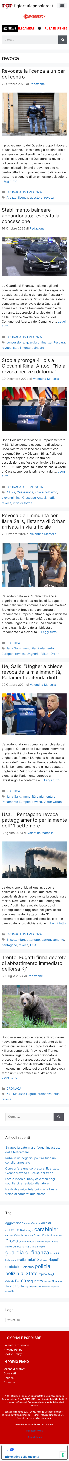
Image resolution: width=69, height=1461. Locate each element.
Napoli (53, 1259)
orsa (56, 1094)
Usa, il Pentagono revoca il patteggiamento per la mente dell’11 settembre (34, 820)
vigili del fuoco (33, 1286)
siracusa (47, 1281)
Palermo (27, 1267)
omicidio (13, 1266)
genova (17, 1246)
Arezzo (11, 197)
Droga (11, 1240)
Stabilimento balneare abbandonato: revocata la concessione (30, 215)
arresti (46, 1223)
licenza (23, 197)
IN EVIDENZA (32, 192)
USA (33, 945)
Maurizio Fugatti (24, 1094)
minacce (44, 1260)
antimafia (29, 1223)
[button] (62, 5)
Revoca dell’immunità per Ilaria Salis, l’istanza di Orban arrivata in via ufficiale (34, 521)
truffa (19, 1286)
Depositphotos (35, 1437)
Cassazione (25, 492)
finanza (54, 1241)
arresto (12, 1229)
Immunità (29, 648)
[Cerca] (62, 39)
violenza (46, 1286)
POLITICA (13, 643)
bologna (29, 1230)
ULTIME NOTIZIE (34, 487)
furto (8, 1246)
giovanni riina (11, 497)
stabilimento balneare (28, 347)
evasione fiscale (27, 1241)
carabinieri (47, 1229)
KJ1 (9, 1094)
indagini (54, 1253)
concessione (15, 342)
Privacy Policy (13, 1320)
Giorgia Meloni (29, 1247)
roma (20, 1280)
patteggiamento (53, 939)
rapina (43, 1274)
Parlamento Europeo (16, 802)
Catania (18, 1235)
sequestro (35, 1281)
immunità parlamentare (39, 796)
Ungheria (33, 654)
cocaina (28, 1235)
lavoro (13, 1260)
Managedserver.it (34, 1431)
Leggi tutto (9, 181)
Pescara (59, 342)
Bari (22, 1230)
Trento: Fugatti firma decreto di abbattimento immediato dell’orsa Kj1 (34, 963)
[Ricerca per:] (29, 1117)
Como (37, 1235)
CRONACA (14, 192)
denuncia (57, 1235)
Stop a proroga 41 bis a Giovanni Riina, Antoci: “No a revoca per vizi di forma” (33, 366)
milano (33, 1259)
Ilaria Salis (14, 648)
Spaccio (57, 1281)
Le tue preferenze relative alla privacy (38, 1449)
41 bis (11, 492)
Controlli (47, 1235)
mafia (52, 497)
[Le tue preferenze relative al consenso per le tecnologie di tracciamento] (62, 1455)
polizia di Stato (21, 1273)
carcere (9, 1235)
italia (7, 1260)
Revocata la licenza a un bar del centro (33, 74)
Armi (38, 1223)
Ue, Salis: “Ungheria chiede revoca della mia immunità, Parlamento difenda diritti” (32, 672)
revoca (49, 197)
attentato (33, 939)
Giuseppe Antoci (34, 497)
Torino (9, 1286)
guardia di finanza (39, 342)
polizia (42, 1266)
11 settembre (16, 939)
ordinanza (45, 1094)
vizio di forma (22, 503)
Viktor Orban (50, 654)
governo (41, 1246)
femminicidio (43, 1241)
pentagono (9, 945)
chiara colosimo (46, 492)
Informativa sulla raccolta (21, 1456)
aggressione (14, 1223)
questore (36, 197)
